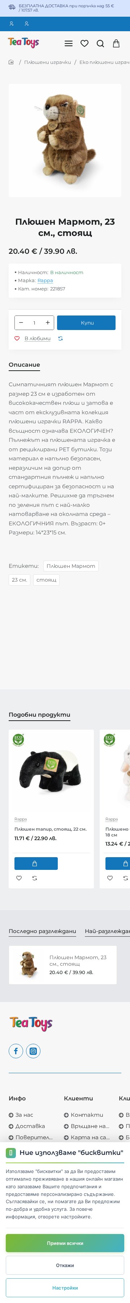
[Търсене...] (100, 43)
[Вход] (12, 24)
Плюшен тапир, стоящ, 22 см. (50, 829)
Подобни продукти (39, 714)
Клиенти (78, 1098)
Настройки (65, 1288)
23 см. (19, 580)
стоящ (46, 580)
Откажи (65, 1265)
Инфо (17, 1098)
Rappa (45, 280)
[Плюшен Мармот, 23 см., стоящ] (28, 965)
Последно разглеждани (42, 931)
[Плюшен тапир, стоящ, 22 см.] (51, 773)
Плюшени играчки (47, 62)
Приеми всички (65, 1243)
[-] (21, 323)
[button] (86, 322)
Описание (24, 364)
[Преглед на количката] (116, 43)
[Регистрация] (27, 24)
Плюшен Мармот (71, 566)
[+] (48, 323)
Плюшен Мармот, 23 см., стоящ (78, 960)
